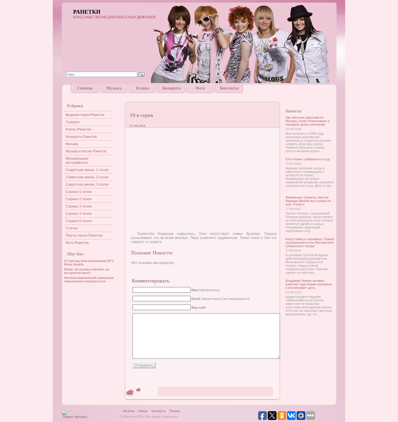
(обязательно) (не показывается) (220, 298)
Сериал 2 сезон (79, 199)
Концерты (171, 88)
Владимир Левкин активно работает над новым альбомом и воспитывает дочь (309, 284)
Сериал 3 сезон (79, 206)
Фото (200, 88)
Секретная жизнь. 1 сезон (87, 170)
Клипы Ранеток (78, 129)
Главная (85, 88)
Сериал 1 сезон (79, 192)
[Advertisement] (199, 95)
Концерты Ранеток (81, 137)
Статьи (72, 228)
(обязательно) (205, 290)
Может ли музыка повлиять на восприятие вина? (86, 271)
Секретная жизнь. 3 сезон (87, 184)
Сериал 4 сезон (79, 214)
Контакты (229, 88)
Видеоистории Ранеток (85, 115)
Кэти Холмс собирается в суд (308, 159)
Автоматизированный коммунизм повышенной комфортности (89, 279)
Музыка (113, 88)
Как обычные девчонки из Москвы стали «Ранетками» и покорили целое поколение (308, 121)
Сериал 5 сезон (79, 221)
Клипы (142, 88)
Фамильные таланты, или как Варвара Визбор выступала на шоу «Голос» (308, 201)
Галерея (73, 122)
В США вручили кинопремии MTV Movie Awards (89, 262)
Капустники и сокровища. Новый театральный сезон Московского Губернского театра (310, 242)
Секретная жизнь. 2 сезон (87, 177)
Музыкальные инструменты (77, 161)
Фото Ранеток (77, 243)
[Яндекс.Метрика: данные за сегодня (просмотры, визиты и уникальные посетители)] (75, 414)
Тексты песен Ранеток (84, 235)
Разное (175, 411)
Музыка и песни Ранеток (86, 151)
